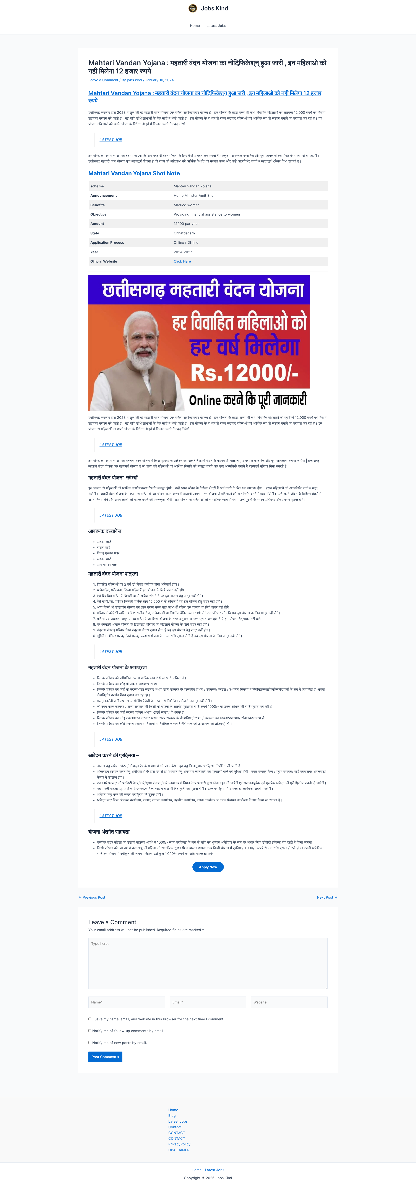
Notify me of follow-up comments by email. (128, 1031)
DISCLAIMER (178, 1150)
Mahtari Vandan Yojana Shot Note (134, 173)
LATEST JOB (110, 139)
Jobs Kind (214, 8)
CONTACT (176, 1133)
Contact (175, 1127)
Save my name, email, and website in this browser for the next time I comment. (159, 1019)
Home (195, 25)
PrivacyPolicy (179, 1144)
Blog (172, 1115)
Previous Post (91, 897)
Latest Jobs (216, 25)
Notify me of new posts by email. (119, 1043)
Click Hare (182, 261)
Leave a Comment (103, 80)
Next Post (327, 897)
